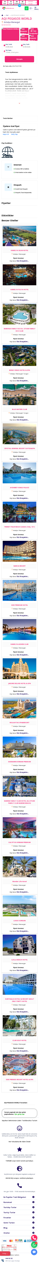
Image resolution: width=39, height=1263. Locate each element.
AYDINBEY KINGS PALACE (19, 487)
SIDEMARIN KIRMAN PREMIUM (19, 762)
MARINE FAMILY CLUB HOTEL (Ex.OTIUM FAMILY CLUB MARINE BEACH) (19, 802)
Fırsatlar (7, 1217)
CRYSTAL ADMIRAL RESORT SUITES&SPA (19, 448)
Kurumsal (8, 1202)
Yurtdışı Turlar (10, 1207)
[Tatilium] (2, 15)
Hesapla (19, 59)
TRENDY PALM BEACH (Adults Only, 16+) (19, 527)
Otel (7, 15)
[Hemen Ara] (34, 1238)
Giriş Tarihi (9, 44)
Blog (5, 1228)
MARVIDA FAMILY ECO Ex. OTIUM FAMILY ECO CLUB (19, 330)
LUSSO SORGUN (20, 920)
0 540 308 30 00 (26, 8)
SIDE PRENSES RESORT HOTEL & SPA (19, 1079)
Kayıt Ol (6, 134)
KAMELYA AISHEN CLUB (19, 644)
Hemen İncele (30, 3)
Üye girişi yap (19, 1114)
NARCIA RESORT (20, 566)
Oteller (7, 1233)
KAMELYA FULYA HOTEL (20, 289)
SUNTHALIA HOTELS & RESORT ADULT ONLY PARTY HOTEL (19, 1000)
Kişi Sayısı (8, 50)
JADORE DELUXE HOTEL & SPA (19, 683)
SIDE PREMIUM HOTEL (19, 605)
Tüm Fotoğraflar (33, 32)
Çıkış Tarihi (26, 44)
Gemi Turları (9, 1223)
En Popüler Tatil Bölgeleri (15, 1197)
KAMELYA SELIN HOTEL (19, 250)
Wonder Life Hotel (19, 881)
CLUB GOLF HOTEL (19, 1040)
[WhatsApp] (34, 1245)
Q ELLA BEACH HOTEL (19, 960)
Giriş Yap (14, 134)
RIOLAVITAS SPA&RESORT (19, 722)
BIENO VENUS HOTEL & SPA (19, 370)
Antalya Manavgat (11, 22)
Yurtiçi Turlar (9, 1212)
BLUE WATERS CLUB (19, 409)
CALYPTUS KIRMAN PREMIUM (19, 842)
